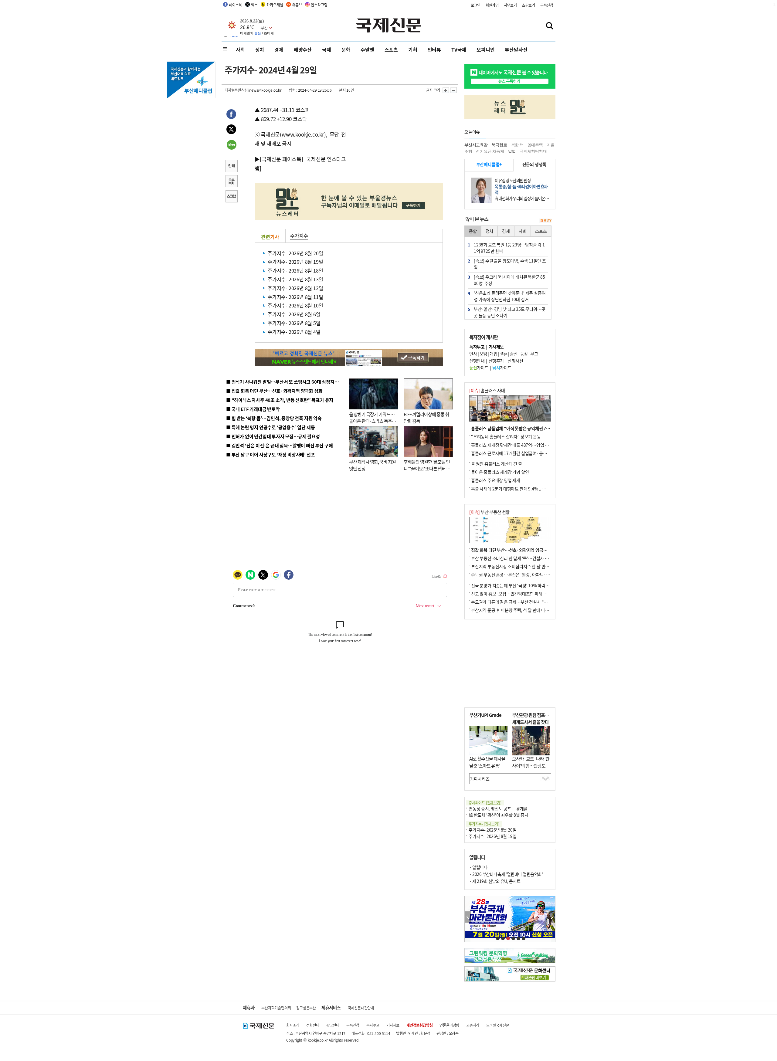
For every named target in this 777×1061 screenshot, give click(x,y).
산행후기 (496, 361)
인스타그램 (319, 4)
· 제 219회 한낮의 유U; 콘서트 (494, 881)
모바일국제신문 (497, 1025)
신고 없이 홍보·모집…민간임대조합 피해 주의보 (513, 594)
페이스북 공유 (231, 115)
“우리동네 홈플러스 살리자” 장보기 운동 (506, 436)
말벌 (512, 151)
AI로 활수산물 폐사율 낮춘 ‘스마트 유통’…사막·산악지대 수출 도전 (487, 768)
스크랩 (231, 197)
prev (468, 917)
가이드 (478, 367)
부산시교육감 (476, 145)
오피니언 (485, 49)
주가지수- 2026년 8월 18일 (295, 270)
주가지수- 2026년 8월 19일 (295, 261)
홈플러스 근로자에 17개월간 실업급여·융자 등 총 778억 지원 (524, 453)
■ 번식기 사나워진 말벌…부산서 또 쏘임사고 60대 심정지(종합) (286, 381)
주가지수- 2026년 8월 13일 (295, 279)
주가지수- (484, 823)
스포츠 (391, 49)
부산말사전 (516, 49)
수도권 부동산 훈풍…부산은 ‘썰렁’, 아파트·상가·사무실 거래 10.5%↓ (532, 574)
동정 (524, 354)
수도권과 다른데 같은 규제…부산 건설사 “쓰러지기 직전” (520, 602)
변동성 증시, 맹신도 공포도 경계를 (498, 808)
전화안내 (312, 1025)
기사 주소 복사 (231, 181)
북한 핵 (517, 145)
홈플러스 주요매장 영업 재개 (495, 480)
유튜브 (297, 4)
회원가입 (492, 5)
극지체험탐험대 (533, 151)
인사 (473, 354)
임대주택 (535, 145)
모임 (483, 354)
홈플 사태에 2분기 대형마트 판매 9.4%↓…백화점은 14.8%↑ (525, 489)
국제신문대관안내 (361, 1007)
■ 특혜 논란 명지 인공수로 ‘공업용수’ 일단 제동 (270, 427)
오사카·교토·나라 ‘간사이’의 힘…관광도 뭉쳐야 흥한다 (531, 765)
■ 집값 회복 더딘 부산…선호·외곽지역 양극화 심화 (274, 391)
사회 (240, 49)
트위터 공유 (231, 130)
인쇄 (231, 166)
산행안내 (476, 361)
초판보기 (528, 5)
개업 (493, 354)
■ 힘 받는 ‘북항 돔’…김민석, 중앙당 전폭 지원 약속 (274, 418)
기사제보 (392, 1025)
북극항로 (499, 145)
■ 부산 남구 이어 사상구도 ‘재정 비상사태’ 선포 (270, 454)
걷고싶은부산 (306, 1007)
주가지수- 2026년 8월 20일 (295, 253)
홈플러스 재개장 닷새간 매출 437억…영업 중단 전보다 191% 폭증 (528, 445)
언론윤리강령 (449, 1025)
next (552, 917)
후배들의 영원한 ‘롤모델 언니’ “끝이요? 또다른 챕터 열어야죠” (427, 469)
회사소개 (292, 1025)
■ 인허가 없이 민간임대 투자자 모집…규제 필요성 (273, 436)
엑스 (254, 4)
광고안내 (332, 1025)
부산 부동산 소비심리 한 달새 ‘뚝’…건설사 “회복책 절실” (520, 558)
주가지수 (299, 235)
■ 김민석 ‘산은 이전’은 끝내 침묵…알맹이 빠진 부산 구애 (279, 445)
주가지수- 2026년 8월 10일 (295, 305)
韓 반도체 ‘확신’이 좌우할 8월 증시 (498, 815)
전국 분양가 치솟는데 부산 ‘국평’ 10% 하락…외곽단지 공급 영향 (526, 585)
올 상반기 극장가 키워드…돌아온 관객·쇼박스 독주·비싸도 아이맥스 (372, 421)
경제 (278, 49)
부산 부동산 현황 (489, 512)
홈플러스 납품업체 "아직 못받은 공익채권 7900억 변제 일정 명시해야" (532, 428)
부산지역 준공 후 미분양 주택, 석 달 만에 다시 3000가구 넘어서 (525, 610)
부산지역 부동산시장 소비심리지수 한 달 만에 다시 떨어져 (520, 566)
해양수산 (303, 49)
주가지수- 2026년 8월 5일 (294, 323)
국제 (326, 49)
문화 (346, 49)
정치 (259, 49)
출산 (513, 354)
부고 (534, 354)
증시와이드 (485, 802)
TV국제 (458, 49)
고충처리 (472, 1025)
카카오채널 (274, 4)
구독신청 (546, 5)
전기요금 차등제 (490, 151)
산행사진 (515, 361)
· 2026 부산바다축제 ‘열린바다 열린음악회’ (506, 874)
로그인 (475, 5)
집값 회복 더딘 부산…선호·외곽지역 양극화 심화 (513, 550)
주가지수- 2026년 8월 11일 (295, 296)
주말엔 (367, 49)
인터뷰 (434, 49)
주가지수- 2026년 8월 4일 (294, 331)
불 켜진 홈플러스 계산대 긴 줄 (496, 464)
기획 (412, 49)
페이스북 (235, 4)
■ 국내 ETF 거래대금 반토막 (253, 409)
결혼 (503, 354)
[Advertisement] (394, 143)
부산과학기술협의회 (276, 1007)
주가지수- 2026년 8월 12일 (295, 288)
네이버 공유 (231, 145)
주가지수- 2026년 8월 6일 (294, 314)
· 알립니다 (478, 867)
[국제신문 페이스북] (281, 159)
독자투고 (372, 1025)
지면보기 (510, 5)
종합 (473, 231)
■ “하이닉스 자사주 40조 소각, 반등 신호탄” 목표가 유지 (279, 400)
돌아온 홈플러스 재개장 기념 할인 (500, 472)
